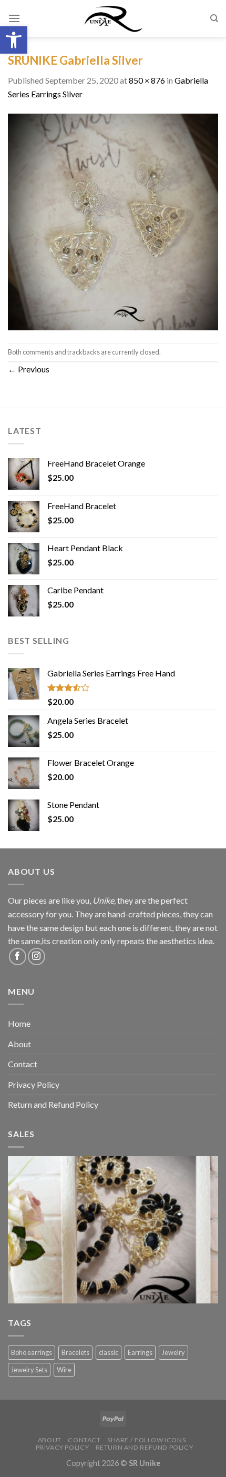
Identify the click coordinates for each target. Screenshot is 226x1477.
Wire (64, 1369)
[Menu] (14, 18)
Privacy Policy (33, 1084)
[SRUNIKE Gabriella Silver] (113, 221)
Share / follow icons (146, 1440)
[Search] (214, 18)
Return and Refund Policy (53, 1104)
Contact (22, 1064)
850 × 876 (147, 80)
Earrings (140, 1352)
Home (19, 1023)
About (19, 1044)
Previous (28, 369)
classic (108, 1352)
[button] (13, 40)
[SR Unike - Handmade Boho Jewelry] (113, 18)
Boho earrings (31, 1352)
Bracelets (75, 1352)
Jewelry (173, 1352)
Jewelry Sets (29, 1369)
